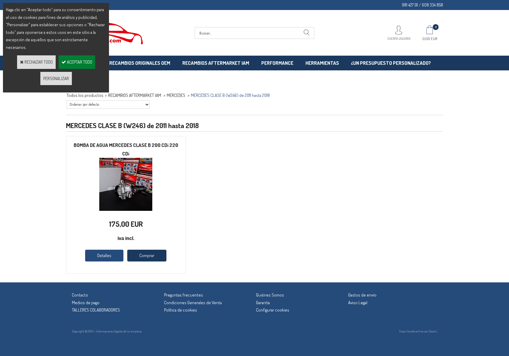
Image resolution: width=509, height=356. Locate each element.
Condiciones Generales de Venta (193, 302)
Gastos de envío (362, 295)
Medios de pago (86, 302)
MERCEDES (176, 95)
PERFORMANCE (277, 63)
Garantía (263, 302)
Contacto (80, 295)
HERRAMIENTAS (322, 63)
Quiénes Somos (270, 295)
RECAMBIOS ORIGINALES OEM (139, 63)
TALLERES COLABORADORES (96, 310)
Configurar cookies (272, 310)
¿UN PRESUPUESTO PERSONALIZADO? (391, 63)
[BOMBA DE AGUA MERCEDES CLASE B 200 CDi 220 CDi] (125, 209)
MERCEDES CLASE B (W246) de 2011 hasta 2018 (230, 95)
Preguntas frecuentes (183, 295)
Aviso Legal (357, 302)
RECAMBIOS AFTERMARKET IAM (215, 63)
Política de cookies (180, 310)
